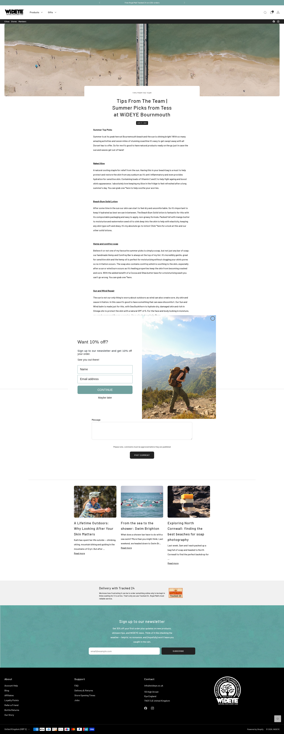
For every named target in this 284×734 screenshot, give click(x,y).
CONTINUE (105, 389)
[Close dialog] (213, 318)
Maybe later (105, 397)
